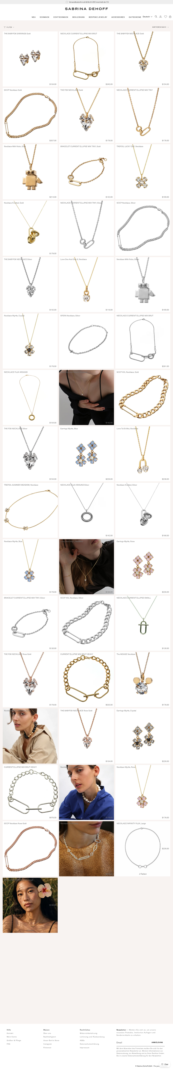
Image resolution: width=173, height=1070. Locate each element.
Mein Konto (12, 1036)
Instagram (47, 1044)
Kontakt (10, 1033)
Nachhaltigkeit (49, 1036)
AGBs (82, 1040)
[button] (44, 17)
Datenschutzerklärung (89, 1044)
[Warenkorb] (170, 16)
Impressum (84, 1047)
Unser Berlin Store (51, 1040)
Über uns (47, 1033)
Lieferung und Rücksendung (92, 1036)
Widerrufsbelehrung (88, 1033)
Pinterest (47, 1047)
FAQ (8, 1044)
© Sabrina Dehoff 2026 (143, 1066)
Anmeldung (157, 1042)
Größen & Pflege (14, 1040)
